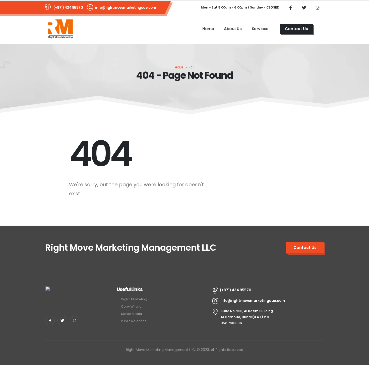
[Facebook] (290, 8)
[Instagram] (318, 8)
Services (260, 29)
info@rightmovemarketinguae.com (125, 7)
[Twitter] (304, 8)
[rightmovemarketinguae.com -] (60, 28)
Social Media (131, 314)
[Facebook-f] (50, 320)
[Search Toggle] (322, 29)
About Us (232, 29)
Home (208, 29)
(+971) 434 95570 (68, 7)
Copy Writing (131, 306)
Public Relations (133, 321)
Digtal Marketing (134, 299)
